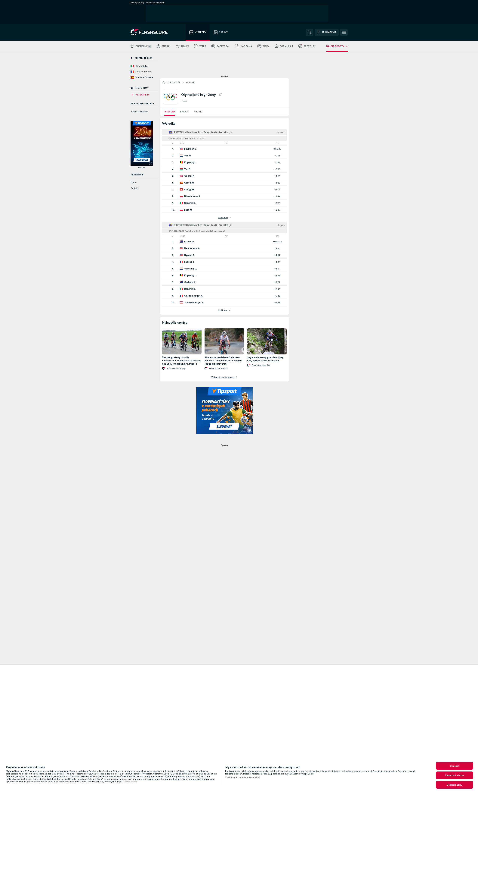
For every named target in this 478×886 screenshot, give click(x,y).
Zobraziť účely (454, 785)
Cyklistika (174, 82)
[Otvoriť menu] (344, 32)
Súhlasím (454, 766)
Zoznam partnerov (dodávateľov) (242, 777)
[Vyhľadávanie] (309, 32)
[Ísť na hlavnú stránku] (152, 32)
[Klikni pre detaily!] (224, 149)
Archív (198, 111)
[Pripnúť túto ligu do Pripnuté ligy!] (220, 95)
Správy (184, 111)
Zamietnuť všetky (454, 775)
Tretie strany (130, 781)
